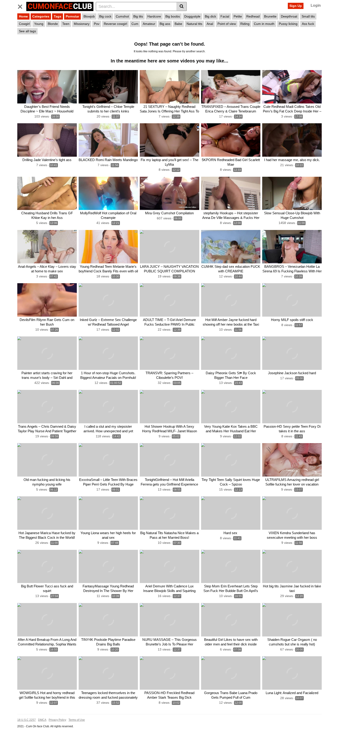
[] (181, 6)
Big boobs (172, 16)
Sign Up (295, 6)
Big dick (210, 16)
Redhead (253, 16)
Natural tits (194, 24)
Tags (57, 16)
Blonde (53, 24)
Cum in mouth (264, 24)
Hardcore (154, 16)
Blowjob (89, 16)
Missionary (81, 24)
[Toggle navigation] (21, 5)
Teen (65, 24)
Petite (238, 16)
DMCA (42, 719)
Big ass (165, 24)
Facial (224, 16)
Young (38, 24)
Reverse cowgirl (115, 24)
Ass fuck (308, 24)
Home (23, 16)
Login (316, 5)
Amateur (149, 24)
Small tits (308, 16)
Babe (178, 24)
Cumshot (122, 16)
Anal (210, 24)
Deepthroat (289, 16)
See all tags (27, 31)
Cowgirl (24, 24)
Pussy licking (288, 24)
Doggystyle (192, 16)
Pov (96, 24)
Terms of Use (76, 719)
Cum (134, 24)
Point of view (226, 24)
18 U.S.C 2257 (26, 719)
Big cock (105, 16)
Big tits (138, 16)
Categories (40, 16)
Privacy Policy (57, 719)
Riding (245, 24)
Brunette (270, 16)
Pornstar (72, 16)
